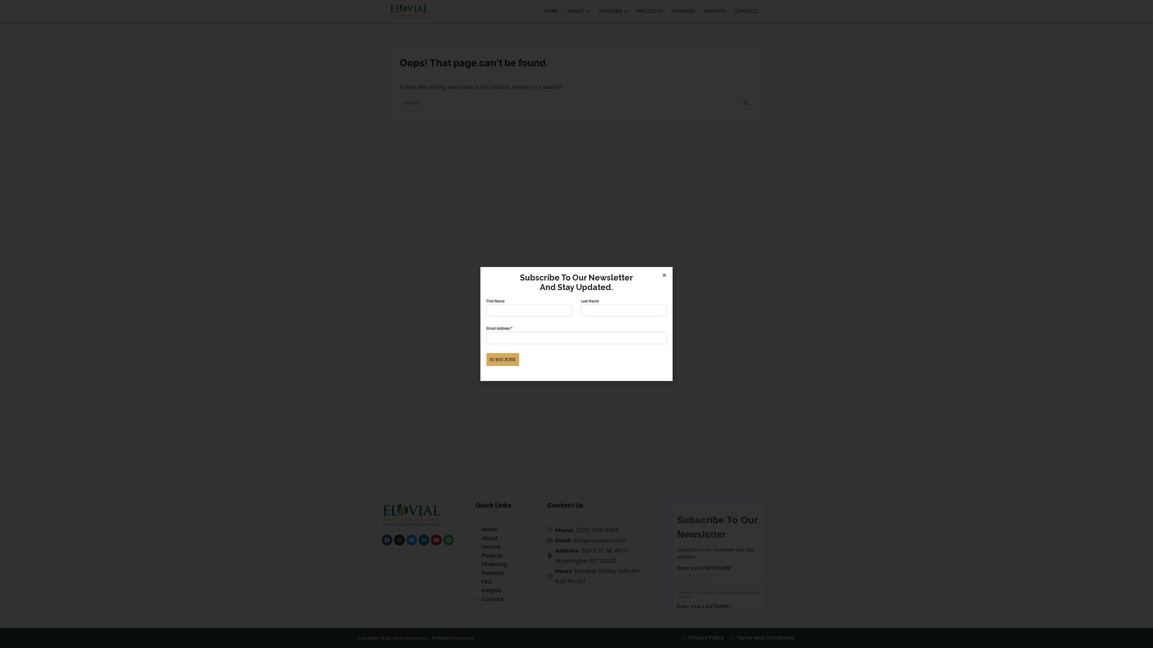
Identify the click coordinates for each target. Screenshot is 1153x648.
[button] (664, 275)
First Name (495, 301)
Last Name (590, 301)
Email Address (499, 328)
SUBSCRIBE (502, 359)
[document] (576, 324)
